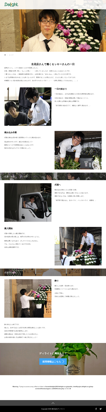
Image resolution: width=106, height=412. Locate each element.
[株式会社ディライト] (11, 4)
